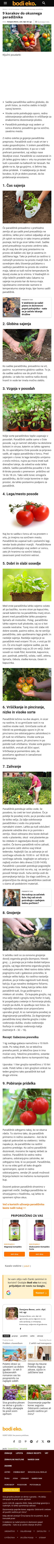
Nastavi (41, 1292)
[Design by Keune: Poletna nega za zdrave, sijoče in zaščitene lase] (39, 1353)
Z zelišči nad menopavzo (40, 1343)
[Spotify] (31, 1441)
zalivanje (40, 1336)
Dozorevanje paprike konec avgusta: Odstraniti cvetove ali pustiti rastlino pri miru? (39, 1408)
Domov (5, 9)
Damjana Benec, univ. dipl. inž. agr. (19, 22)
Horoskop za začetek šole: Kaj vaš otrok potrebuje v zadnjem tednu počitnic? (33, 899)
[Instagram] (20, 1441)
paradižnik (24, 1336)
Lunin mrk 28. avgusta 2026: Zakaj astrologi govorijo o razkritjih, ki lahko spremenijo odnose (26, 1504)
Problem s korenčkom (13, 1343)
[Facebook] (20, 1328)
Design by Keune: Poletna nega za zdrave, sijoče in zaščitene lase (37, 1368)
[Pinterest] (25, 1441)
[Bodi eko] (24, 3)
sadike (32, 1336)
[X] (43, 1441)
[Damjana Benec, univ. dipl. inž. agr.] (12, 1318)
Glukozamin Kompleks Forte (39, 1248)
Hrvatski (23, 1448)
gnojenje (15, 1336)
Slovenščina (13, 1448)
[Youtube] (48, 1441)
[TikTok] (37, 1441)
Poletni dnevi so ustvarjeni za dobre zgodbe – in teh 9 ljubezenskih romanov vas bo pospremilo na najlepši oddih (13, 1372)
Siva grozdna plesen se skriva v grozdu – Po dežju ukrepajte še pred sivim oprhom (14, 1408)
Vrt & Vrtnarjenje (14, 9)
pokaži (26, 1266)
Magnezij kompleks (13, 1247)
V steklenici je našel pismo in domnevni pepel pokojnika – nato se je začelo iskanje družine (34, 308)
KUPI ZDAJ (14, 1254)
